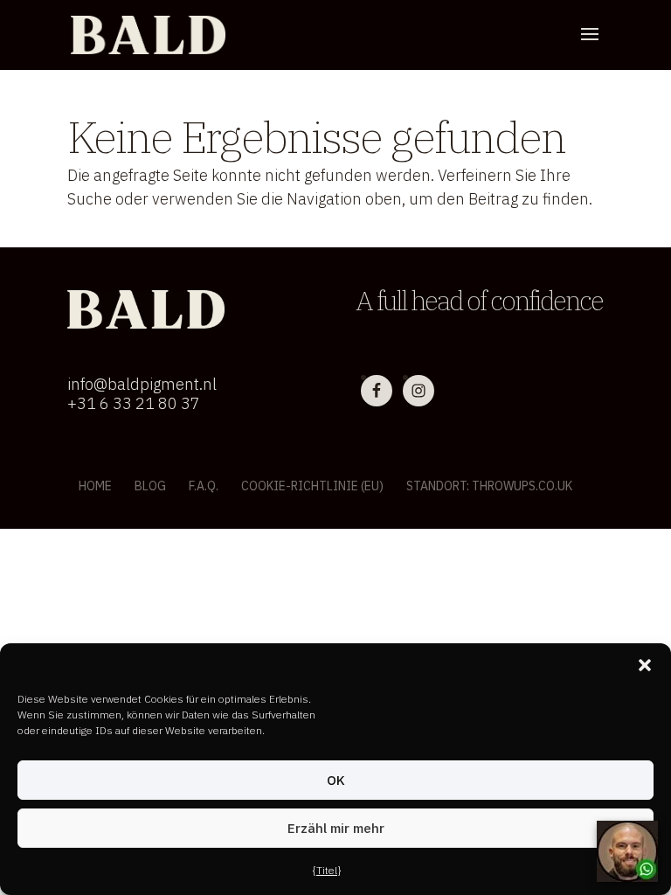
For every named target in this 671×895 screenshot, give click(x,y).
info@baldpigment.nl (142, 384)
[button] (645, 665)
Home (95, 486)
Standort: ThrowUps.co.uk (489, 486)
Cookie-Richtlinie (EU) (312, 486)
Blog (150, 486)
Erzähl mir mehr (335, 828)
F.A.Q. (203, 486)
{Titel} (327, 870)
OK (336, 780)
